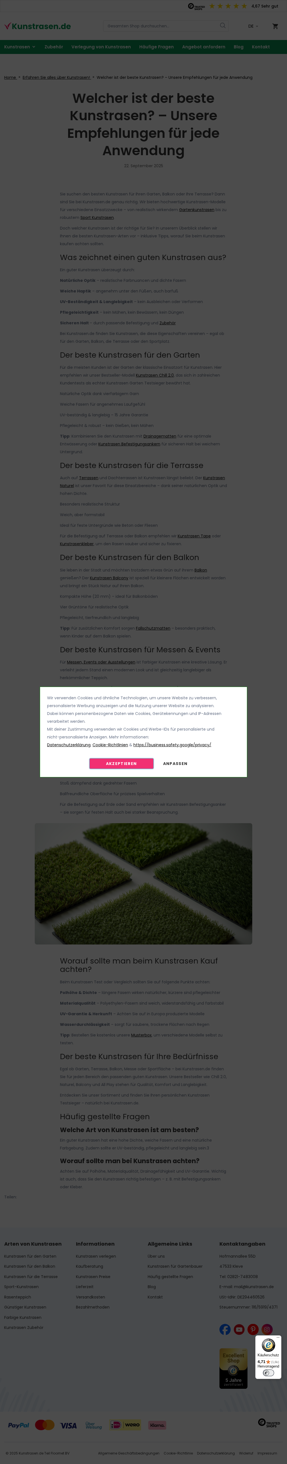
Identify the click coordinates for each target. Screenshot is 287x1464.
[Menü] (278, 1338)
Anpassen (175, 763)
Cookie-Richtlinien (110, 745)
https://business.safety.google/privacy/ (172, 745)
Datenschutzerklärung (69, 745)
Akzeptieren (121, 763)
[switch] (268, 1372)
